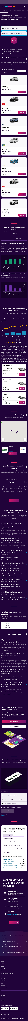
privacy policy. (4, 815)
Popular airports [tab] (7, 845)
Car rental (3, 952)
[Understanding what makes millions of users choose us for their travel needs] (26, 634)
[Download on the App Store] (14, 1008)
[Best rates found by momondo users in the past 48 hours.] (26, 59)
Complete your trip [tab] (18, 848)
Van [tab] (24, 318)
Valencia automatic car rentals (10, 867)
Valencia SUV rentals (7, 863)
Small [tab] (3, 318)
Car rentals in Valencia (20, 952)
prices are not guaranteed (11, 936)
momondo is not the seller (9, 941)
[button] (2, 6)
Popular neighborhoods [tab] (9, 841)
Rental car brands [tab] (18, 835)
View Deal (22, 112)
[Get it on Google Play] (5, 1008)
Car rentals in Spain (11, 952)
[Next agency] (25, 439)
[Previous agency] (3, 439)
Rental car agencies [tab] (8, 838)
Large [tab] (14, 318)
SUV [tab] (19, 318)
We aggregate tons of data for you (11, 944)
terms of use (19, 814)
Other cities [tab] (17, 845)
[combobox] (6, 24)
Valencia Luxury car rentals (9, 861)
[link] (22, 374)
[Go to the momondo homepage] (10, 6)
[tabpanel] (14, 271)
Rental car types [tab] (8, 835)
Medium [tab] (9, 318)
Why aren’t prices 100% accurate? (11, 946)
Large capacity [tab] (7, 848)
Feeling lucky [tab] (7, 852)
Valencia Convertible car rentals (10, 865)
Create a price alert (12, 914)
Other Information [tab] (20, 238)
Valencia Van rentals (7, 859)
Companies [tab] (7, 238)
